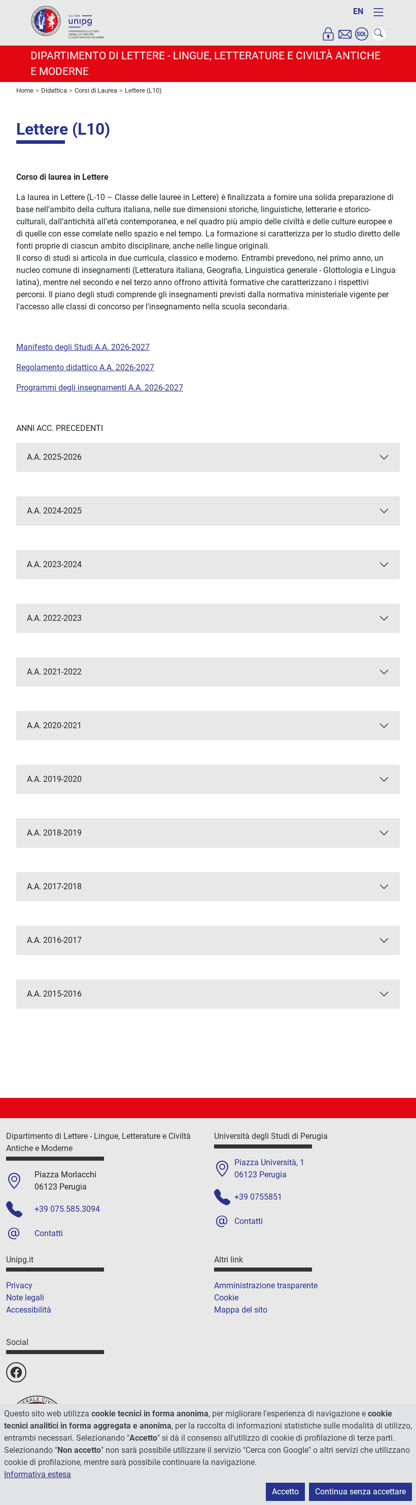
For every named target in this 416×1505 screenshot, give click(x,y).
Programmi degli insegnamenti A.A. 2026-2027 (99, 387)
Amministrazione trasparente (266, 1285)
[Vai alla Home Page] (68, 22)
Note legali (25, 1297)
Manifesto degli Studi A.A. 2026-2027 (83, 347)
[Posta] (345, 34)
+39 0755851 (258, 1197)
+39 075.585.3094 (67, 1209)
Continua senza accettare (360, 1491)
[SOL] (361, 34)
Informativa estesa (37, 1474)
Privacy (19, 1285)
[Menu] (378, 12)
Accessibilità (28, 1310)
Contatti (48, 1233)
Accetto (285, 1491)
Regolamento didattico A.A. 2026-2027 (85, 367)
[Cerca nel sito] (379, 34)
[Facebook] (16, 1372)
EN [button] (358, 11)
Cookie (226, 1297)
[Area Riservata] (328, 34)
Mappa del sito (240, 1310)
